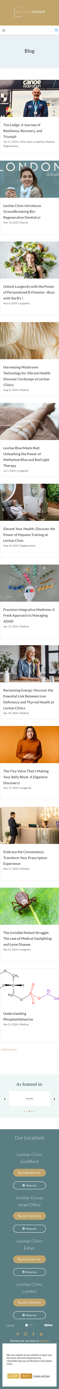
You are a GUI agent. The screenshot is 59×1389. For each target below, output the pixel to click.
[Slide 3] (29, 1111)
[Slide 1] (24, 1111)
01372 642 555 (31, 1259)
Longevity (38, 141)
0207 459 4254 (31, 1215)
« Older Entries (8, 1049)
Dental (24, 222)
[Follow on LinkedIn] (41, 1334)
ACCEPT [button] (13, 1376)
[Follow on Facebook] (33, 1334)
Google (44, 1340)
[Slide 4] (32, 1111)
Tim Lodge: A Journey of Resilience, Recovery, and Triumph (22, 131)
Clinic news (26, 141)
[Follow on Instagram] (25, 1334)
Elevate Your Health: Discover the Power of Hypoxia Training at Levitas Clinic (29, 534)
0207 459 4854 (31, 1302)
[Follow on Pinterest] (17, 1334)
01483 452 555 (31, 1172)
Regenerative (10, 145)
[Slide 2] (27, 1111)
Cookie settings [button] (41, 1376)
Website (31, 1185)
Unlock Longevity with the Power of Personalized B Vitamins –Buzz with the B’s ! (29, 292)
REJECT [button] (26, 1376)
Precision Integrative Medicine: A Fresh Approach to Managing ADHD (29, 615)
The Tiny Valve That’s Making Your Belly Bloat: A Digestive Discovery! (26, 777)
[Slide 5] (34, 1111)
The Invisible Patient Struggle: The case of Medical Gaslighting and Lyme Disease (27, 938)
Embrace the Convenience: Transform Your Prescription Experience (25, 858)
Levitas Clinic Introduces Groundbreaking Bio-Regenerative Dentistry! (22, 211)
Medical (49, 141)
